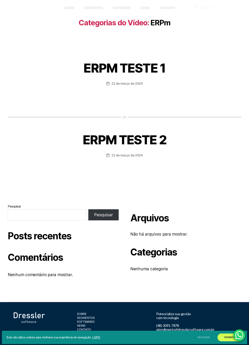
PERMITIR (230, 337)
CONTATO (166, 7)
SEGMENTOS (93, 7)
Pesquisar (14, 206)
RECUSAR (204, 337)
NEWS (144, 7)
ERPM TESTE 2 (124, 139)
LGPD (96, 337)
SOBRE (69, 7)
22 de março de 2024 (127, 83)
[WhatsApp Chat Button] (239, 335)
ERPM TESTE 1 (124, 67)
